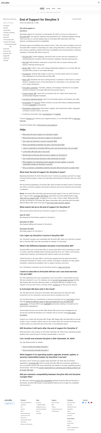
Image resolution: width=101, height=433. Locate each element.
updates (58, 114)
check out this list (64, 267)
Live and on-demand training (32, 99)
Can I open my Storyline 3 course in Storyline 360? (40, 141)
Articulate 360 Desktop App (10, 45)
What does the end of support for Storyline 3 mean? (40, 134)
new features (47, 114)
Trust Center (70, 299)
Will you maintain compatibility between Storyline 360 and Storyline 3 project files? (51, 168)
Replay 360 (6, 58)
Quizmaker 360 (7, 53)
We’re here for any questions (47, 125)
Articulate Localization (9, 32)
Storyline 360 (6, 30)
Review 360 (6, 35)
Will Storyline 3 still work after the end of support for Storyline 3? (45, 155)
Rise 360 (5, 28)
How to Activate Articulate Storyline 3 (36, 350)
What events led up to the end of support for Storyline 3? (42, 138)
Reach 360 (6, 37)
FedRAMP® (33, 105)
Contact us (30, 118)
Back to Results (77, 19)
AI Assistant (6, 25)
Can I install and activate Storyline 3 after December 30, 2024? (44, 158)
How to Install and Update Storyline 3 (35, 346)
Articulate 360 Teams (41, 196)
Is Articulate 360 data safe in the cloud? (36, 151)
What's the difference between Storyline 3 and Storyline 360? (44, 145)
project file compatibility (44, 380)
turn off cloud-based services (63, 280)
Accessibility (27, 102)
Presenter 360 (7, 51)
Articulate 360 (25, 36)
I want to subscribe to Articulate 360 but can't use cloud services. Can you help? (50, 148)
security (37, 102)
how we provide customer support (58, 203)
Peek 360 (5, 60)
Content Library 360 (8, 39)
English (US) (10, 404)
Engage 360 (6, 55)
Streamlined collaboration (31, 108)
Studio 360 (6, 49)
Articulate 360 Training (9, 42)
